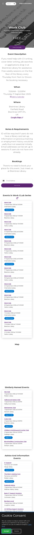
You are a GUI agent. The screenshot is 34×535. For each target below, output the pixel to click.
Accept (6, 531)
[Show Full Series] (17, 198)
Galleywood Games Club (12, 400)
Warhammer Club (10, 407)
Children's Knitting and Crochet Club (16, 430)
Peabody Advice (9, 485)
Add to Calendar (18, 97)
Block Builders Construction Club (15, 441)
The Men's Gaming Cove (12, 474)
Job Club (7, 392)
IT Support (7, 463)
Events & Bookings (25, 3)
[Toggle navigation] (2, 3)
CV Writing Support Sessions (14, 509)
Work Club (7, 202)
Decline (16, 531)
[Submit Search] (14, 3)
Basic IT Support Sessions (13, 493)
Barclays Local (9, 501)
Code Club (7, 419)
